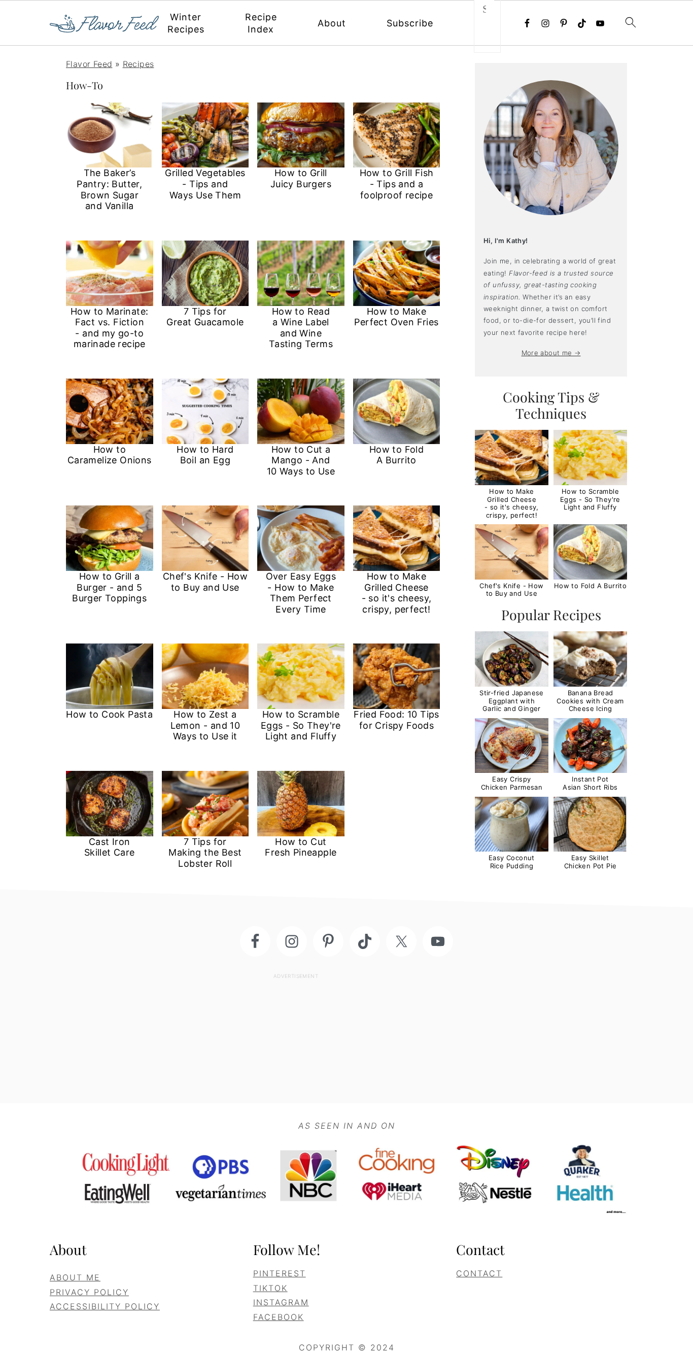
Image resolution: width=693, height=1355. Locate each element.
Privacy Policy (89, 1292)
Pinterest (279, 1273)
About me (75, 1277)
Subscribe (410, 23)
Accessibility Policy (105, 1306)
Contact (479, 1273)
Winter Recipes (185, 23)
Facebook (278, 1317)
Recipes (138, 64)
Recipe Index (261, 23)
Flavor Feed (89, 64)
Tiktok (270, 1288)
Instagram (281, 1302)
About (332, 23)
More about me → (551, 353)
